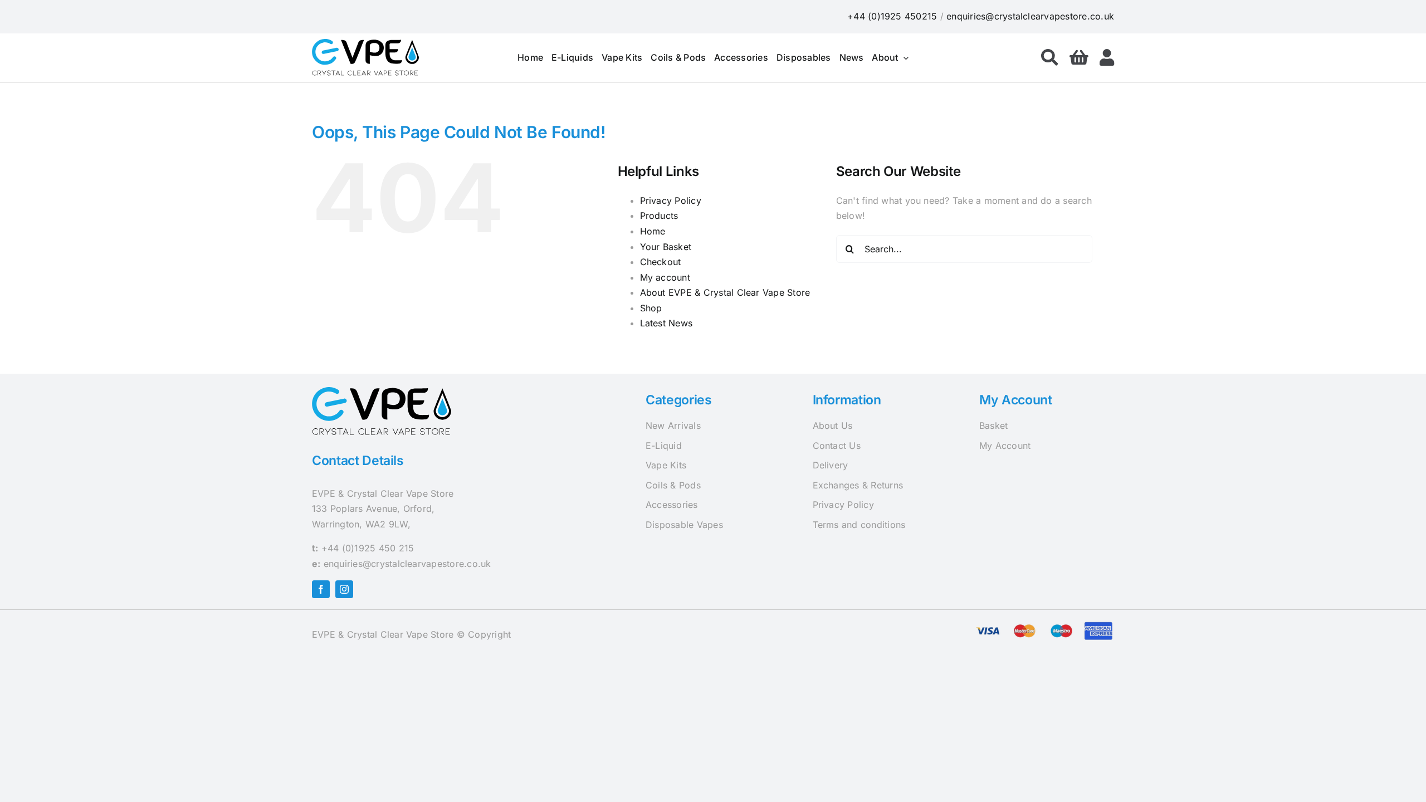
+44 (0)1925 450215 (892, 16)
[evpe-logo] (365, 43)
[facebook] (321, 589)
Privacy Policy (670, 200)
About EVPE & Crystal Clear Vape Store (725, 292)
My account (665, 277)
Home (653, 231)
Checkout (660, 261)
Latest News (666, 323)
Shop (651, 308)
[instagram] (344, 589)
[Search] (1049, 57)
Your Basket (666, 246)
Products (659, 215)
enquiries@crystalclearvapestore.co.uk (1030, 16)
